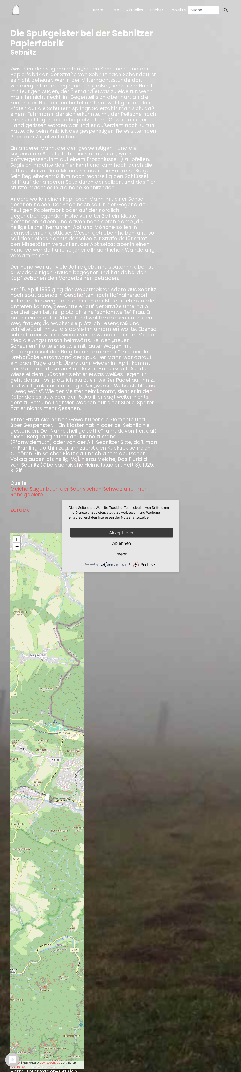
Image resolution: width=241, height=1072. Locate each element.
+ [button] (16, 539)
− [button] (17, 546)
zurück (19, 510)
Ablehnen (121, 543)
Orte (114, 10)
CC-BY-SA (18, 1066)
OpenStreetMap (49, 1062)
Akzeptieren (121, 532)
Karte (98, 10)
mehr (121, 553)
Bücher (156, 10)
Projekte (178, 10)
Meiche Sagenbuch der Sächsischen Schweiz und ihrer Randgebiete (78, 491)
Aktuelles (134, 10)
